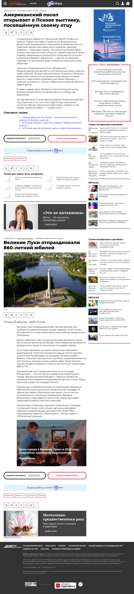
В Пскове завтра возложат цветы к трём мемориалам (51, 128)
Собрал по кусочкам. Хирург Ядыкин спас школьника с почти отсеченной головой (115, 262)
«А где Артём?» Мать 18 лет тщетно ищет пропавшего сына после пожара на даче (114, 288)
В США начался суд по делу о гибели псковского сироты (68, 178)
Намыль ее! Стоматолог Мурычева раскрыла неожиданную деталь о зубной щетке (114, 130)
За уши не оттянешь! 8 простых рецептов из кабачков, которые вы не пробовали (115, 279)
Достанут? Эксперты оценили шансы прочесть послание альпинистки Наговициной (115, 253)
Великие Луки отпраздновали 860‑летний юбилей (109, 93)
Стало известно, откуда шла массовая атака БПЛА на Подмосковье (110, 311)
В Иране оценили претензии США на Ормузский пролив (114, 302)
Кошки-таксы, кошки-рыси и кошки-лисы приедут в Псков (27, 195)
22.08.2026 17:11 (9, 238)
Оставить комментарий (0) (67, 138)
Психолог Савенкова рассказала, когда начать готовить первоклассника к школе (109, 103)
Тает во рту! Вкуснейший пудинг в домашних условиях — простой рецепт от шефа (114, 139)
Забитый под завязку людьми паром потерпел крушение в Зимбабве (114, 221)
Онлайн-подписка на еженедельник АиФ (105, 546)
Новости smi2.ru (12, 230)
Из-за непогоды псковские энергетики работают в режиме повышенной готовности (109, 72)
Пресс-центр (50, 546)
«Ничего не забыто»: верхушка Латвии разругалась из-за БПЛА (112, 319)
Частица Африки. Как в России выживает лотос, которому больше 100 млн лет (114, 156)
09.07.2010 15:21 (9, 11)
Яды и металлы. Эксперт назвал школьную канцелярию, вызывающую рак (112, 245)
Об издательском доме (32, 546)
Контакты (45, 549)
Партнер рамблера (45, 584)
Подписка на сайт (30, 549)
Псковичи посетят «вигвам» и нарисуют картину (68, 187)
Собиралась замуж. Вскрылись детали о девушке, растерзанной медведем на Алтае (113, 165)
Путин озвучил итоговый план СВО (113, 335)
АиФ (5, 309)
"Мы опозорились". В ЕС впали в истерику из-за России (112, 204)
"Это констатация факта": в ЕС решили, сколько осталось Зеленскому (111, 188)
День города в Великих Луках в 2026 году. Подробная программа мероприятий (49, 451)
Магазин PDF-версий (77, 546)
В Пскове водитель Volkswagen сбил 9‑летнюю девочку (109, 82)
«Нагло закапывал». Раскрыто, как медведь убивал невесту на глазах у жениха (114, 173)
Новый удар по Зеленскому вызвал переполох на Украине (113, 328)
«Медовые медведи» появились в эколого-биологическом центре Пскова (28, 188)
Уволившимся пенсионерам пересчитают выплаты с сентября (112, 213)
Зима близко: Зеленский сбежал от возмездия (113, 195)
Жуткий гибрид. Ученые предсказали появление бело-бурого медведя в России (115, 271)
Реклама (62, 546)
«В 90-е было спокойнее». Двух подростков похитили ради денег (113, 146)
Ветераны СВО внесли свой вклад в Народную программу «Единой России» (109, 113)
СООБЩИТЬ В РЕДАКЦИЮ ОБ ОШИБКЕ (66, 549)
